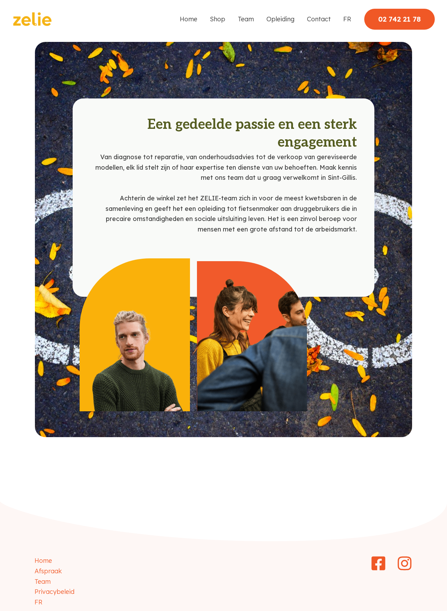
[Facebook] (378, 563)
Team (246, 19)
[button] (399, 19)
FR (347, 19)
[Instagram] (404, 563)
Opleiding (280, 19)
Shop (217, 19)
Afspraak (48, 571)
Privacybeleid (54, 592)
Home (188, 19)
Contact (319, 19)
